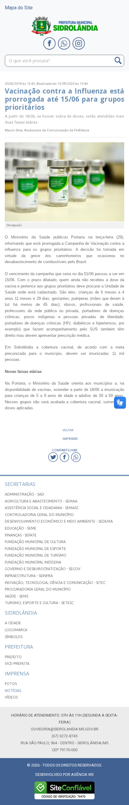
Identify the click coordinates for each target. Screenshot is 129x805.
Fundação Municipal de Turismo (35, 555)
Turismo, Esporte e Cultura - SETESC (39, 603)
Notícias (13, 691)
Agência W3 (82, 774)
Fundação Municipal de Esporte (35, 549)
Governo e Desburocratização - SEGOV (42, 569)
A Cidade (13, 623)
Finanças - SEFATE (21, 535)
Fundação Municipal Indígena (33, 562)
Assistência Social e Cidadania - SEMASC (42, 508)
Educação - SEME (20, 528)
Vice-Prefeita (17, 663)
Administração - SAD (24, 494)
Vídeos (11, 697)
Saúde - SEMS (16, 596)
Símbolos (13, 637)
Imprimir (70, 438)
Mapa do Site (19, 8)
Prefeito (13, 657)
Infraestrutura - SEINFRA (29, 576)
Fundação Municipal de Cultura (35, 542)
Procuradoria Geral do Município (38, 589)
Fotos (11, 684)
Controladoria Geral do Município (39, 515)
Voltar (68, 430)
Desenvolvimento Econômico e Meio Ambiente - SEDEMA (59, 521)
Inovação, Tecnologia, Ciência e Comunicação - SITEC (55, 583)
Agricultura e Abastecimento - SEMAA (41, 501)
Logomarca (16, 630)
